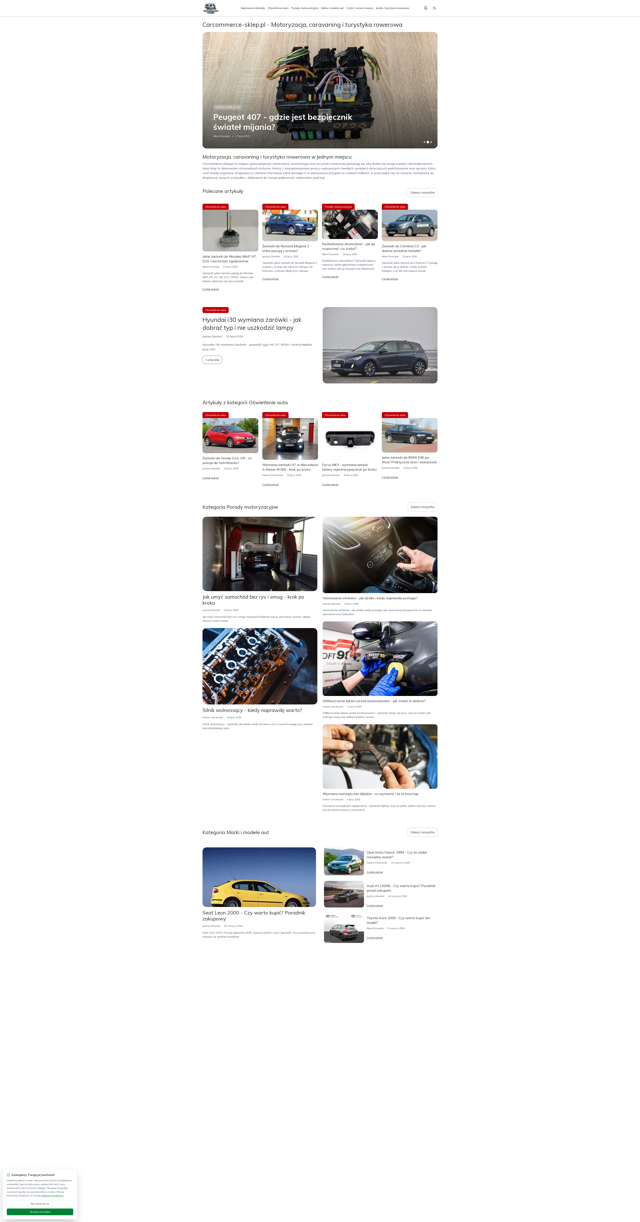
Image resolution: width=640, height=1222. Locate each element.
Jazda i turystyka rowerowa (392, 8)
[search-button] (426, 8)
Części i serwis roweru (359, 8)
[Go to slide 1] (425, 142)
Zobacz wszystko (422, 192)
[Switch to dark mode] (435, 8)
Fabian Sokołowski (223, 136)
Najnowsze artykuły (253, 8)
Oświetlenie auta (278, 8)
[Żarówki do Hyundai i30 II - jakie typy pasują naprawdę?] (320, 90)
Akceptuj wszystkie (40, 1211)
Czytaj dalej (212, 359)
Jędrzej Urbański (271, 256)
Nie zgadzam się (40, 1203)
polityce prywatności (52, 1195)
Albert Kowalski (210, 266)
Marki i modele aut (332, 8)
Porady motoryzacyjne (304, 8)
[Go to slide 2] (428, 142)
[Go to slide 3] (431, 142)
